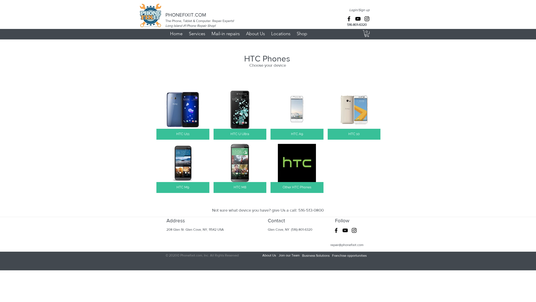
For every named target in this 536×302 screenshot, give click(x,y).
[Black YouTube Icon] (358, 19)
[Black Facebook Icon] (349, 19)
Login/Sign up (359, 10)
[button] (367, 33)
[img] (182, 115)
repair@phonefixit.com (346, 245)
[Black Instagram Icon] (367, 19)
